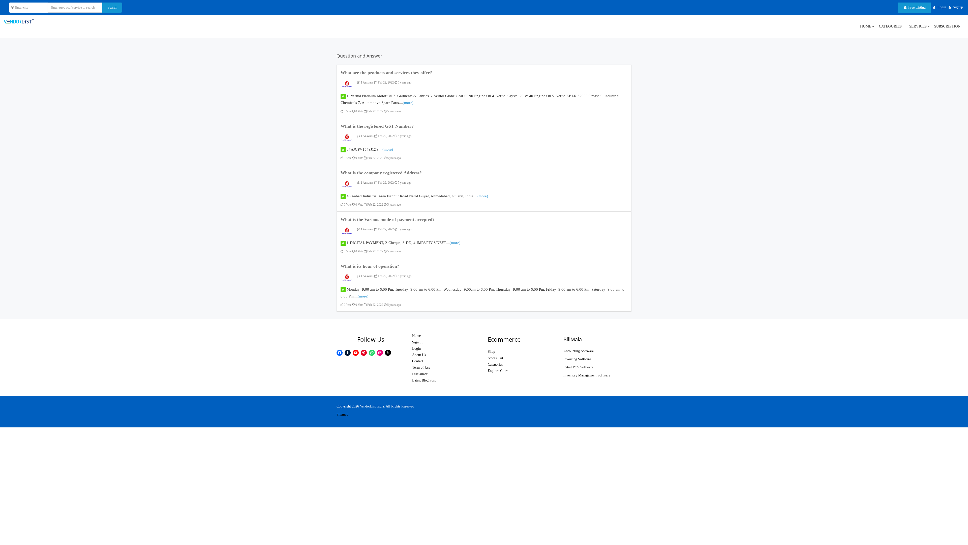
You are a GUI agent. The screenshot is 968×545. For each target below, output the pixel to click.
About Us (419, 355)
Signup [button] (958, 7)
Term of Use (421, 367)
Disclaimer (420, 374)
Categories (890, 26)
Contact (417, 361)
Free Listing (916, 7)
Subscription (947, 26)
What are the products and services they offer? (386, 72)
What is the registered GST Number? (377, 126)
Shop (491, 351)
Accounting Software (578, 351)
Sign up (417, 342)
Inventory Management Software (586, 375)
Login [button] (941, 7)
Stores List (495, 358)
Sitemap (342, 414)
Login (416, 348)
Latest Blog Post (424, 380)
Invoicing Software (577, 359)
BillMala (572, 339)
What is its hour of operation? (370, 266)
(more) (408, 103)
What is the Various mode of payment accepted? (388, 219)
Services (918, 26)
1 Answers (367, 82)
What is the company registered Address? (381, 172)
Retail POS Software (578, 367)
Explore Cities (498, 371)
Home (416, 336)
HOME (865, 26)
